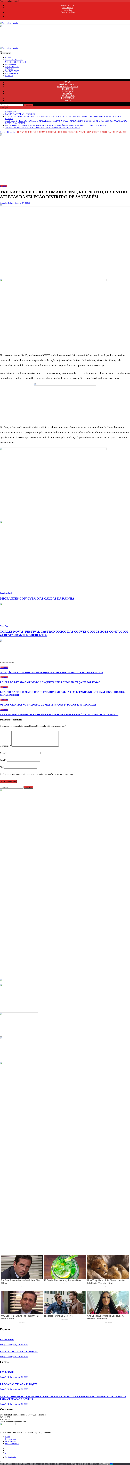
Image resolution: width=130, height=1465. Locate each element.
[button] (0, 1461)
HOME (8, 57)
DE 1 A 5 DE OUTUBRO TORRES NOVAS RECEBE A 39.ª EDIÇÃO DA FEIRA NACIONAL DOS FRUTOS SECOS (55, 125)
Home (2, 132)
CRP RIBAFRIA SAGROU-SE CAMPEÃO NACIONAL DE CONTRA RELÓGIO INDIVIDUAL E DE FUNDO (59, 714)
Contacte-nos (10, 1439)
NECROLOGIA (12, 66)
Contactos (68, 10)
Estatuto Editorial (68, 5)
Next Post (4, 626)
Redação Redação (7, 203)
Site (1, 767)
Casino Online (11, 1457)
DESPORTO (10, 64)
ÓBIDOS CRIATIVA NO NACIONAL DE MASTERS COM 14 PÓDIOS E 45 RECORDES (48, 704)
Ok (111, 1464)
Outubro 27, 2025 (21, 203)
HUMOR (9, 76)
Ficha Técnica (67, 8)
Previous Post (6, 593)
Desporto (11, 132)
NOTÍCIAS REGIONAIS (15, 62)
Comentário (5, 746)
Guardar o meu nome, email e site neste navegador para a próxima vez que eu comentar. (38, 774)
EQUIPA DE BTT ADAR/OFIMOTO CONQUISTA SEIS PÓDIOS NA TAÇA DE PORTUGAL (50, 682)
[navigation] (65, 66)
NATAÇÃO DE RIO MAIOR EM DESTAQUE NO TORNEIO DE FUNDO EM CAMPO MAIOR (51, 672)
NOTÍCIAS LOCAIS (14, 60)
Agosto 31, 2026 (21, 1344)
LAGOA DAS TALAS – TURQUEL (20, 114)
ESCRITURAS (11, 73)
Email (3, 760)
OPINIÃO (9, 69)
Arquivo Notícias (68, 12)
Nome (3, 753)
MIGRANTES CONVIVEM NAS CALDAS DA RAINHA (37, 598)
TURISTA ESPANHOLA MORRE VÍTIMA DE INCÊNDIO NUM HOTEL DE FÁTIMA (42, 128)
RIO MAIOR (10, 112)
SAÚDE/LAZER (12, 71)
